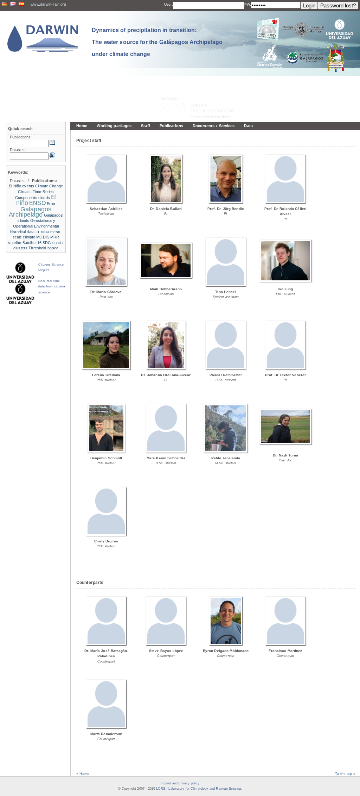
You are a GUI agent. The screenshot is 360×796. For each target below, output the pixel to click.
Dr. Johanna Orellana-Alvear (166, 375)
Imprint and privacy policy (180, 783)
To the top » (345, 774)
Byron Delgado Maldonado (226, 651)
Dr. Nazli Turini (285, 455)
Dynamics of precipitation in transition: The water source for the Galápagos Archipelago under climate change (157, 42)
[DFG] (202, 92)
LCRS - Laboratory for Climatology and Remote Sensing (198, 788)
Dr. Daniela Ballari (166, 209)
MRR (54, 237)
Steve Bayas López (166, 651)
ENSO (37, 203)
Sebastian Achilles (106, 209)
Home (81, 126)
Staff (145, 126)
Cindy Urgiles (106, 541)
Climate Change (49, 186)
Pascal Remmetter (226, 375)
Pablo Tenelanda (225, 458)
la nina (42, 231)
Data (248, 126)
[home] (43, 38)
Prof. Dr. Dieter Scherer (285, 375)
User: (168, 4)
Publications (171, 126)
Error (51, 203)
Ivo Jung (285, 289)
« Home (82, 774)
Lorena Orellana (106, 375)
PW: (247, 4)
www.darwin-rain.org (48, 4)
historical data (22, 232)
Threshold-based (43, 248)
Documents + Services (213, 126)
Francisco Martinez (285, 651)
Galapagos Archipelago (30, 212)
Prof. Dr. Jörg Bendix (225, 209)
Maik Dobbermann (166, 289)
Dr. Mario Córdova (106, 292)
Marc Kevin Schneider (166, 458)
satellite (14, 243)
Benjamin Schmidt (106, 458)
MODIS (42, 237)
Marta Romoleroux (106, 734)
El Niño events (21, 186)
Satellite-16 (31, 243)
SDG (47, 243)
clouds (44, 197)
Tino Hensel (225, 292)
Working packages (114, 126)
